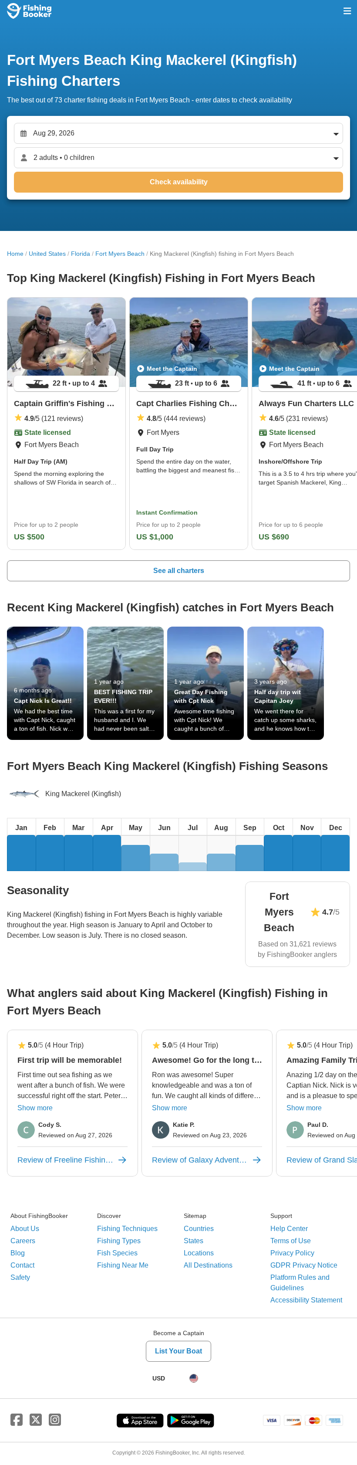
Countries (199, 1228)
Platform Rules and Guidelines (300, 1283)
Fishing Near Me (122, 1265)
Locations (199, 1253)
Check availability (179, 182)
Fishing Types (119, 1241)
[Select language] (193, 1378)
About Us (24, 1228)
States (193, 1241)
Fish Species (117, 1253)
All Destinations (208, 1265)
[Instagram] (55, 1420)
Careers (22, 1241)
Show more (35, 1108)
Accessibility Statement (306, 1300)
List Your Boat (178, 1351)
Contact (22, 1265)
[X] (36, 1420)
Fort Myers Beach (120, 253)
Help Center (289, 1228)
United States (47, 253)
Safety (20, 1277)
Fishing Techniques (127, 1228)
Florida (80, 253)
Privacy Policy (292, 1253)
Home (15, 253)
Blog (17, 1253)
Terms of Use (290, 1241)
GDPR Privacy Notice (303, 1265)
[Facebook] (16, 1420)
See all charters (178, 570)
